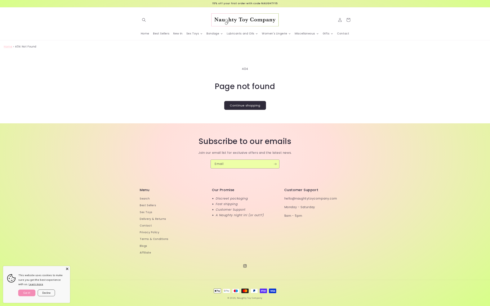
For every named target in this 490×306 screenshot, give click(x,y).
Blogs (143, 246)
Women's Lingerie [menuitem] (274, 33)
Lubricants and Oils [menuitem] (240, 33)
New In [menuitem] (178, 33)
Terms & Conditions (154, 239)
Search (145, 198)
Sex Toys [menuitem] (192, 33)
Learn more (36, 284)
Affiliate (145, 252)
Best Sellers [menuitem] (161, 33)
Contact (146, 225)
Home (8, 46)
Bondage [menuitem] (213, 33)
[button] (144, 20)
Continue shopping (245, 105)
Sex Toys (146, 212)
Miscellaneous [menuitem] (305, 33)
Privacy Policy (149, 232)
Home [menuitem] (145, 33)
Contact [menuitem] (343, 33)
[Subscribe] (275, 164)
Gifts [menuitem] (326, 33)
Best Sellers (148, 205)
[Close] (67, 269)
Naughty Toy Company (249, 298)
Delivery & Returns (153, 219)
